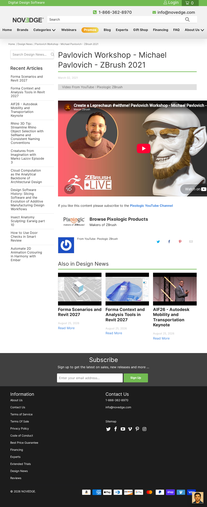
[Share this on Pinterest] (180, 241)
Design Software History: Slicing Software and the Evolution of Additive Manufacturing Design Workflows (27, 199)
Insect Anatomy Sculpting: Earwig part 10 (28, 221)
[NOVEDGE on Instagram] (145, 429)
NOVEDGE (28, 491)
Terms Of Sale (19, 421)
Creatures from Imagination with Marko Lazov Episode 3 (27, 156)
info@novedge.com (176, 12)
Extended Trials (20, 464)
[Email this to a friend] (191, 241)
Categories (42, 30)
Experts (122, 30)
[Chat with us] (197, 497)
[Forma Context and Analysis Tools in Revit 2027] (127, 289)
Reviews (15, 478)
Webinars (68, 30)
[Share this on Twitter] (158, 241)
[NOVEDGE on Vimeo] (130, 429)
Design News (19, 471)
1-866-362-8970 (115, 12)
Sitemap (111, 421)
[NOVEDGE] (28, 16)
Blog (107, 30)
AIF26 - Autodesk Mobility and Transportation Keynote (24, 110)
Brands (22, 30)
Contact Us (17, 407)
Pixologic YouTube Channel (151, 206)
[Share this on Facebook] (169, 241)
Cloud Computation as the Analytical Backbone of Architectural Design (26, 176)
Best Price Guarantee (24, 442)
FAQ (176, 30)
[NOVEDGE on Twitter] (109, 429)
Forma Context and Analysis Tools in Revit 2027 (28, 92)
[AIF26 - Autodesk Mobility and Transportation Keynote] (174, 289)
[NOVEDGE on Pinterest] (137, 429)
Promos (90, 30)
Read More (66, 328)
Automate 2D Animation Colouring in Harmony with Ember (26, 254)
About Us (192, 30)
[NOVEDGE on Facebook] (116, 429)
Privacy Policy (19, 428)
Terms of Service (21, 414)
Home (7, 30)
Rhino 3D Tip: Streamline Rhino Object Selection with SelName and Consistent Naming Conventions (27, 133)
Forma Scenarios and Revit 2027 (27, 78)
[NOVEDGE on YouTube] (123, 429)
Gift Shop (140, 30)
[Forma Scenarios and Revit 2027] (79, 289)
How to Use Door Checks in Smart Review (24, 236)
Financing (160, 30)
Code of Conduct (21, 435)
